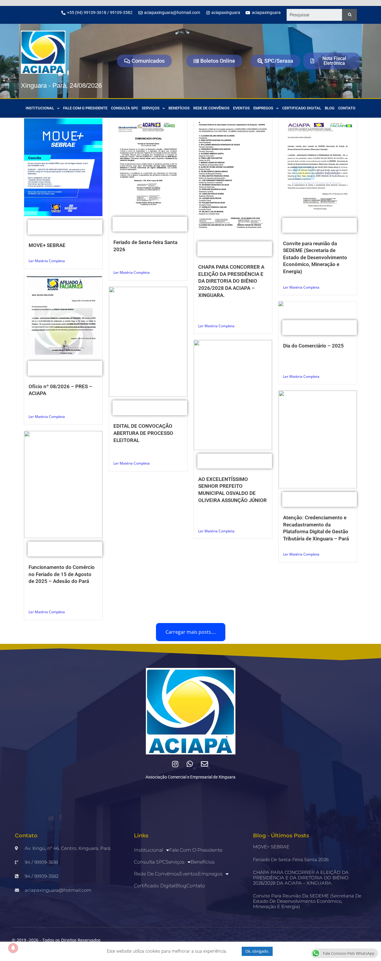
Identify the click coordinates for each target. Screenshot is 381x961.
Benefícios (179, 108)
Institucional (40, 108)
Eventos (241, 108)
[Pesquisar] (349, 15)
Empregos (263, 108)
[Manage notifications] (13, 948)
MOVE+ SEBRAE (47, 245)
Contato (346, 108)
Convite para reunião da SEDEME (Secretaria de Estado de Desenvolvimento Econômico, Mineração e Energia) (315, 257)
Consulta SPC (124, 108)
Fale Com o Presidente (85, 108)
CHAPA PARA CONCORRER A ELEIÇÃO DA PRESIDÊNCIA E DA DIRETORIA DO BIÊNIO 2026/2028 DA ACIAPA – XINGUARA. (231, 281)
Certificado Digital (301, 108)
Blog (330, 108)
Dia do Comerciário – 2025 (313, 346)
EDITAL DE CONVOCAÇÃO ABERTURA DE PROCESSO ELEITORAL (143, 433)
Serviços (151, 108)
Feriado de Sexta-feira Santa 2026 (291, 859)
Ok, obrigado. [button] (257, 951)
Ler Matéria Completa (47, 260)
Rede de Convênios (211, 108)
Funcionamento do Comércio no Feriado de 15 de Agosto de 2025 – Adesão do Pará (62, 574)
